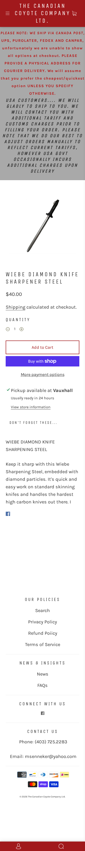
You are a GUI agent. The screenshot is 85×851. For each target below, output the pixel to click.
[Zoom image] (42, 221)
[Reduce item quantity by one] (8, 329)
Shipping (15, 307)
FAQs (42, 685)
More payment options (42, 374)
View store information (31, 407)
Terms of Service (42, 644)
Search (42, 610)
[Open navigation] (11, 13)
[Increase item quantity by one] (21, 329)
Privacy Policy (42, 622)
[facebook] (42, 713)
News (42, 674)
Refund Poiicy (42, 633)
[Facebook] (8, 514)
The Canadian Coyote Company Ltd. (42, 13)
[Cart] (74, 13)
